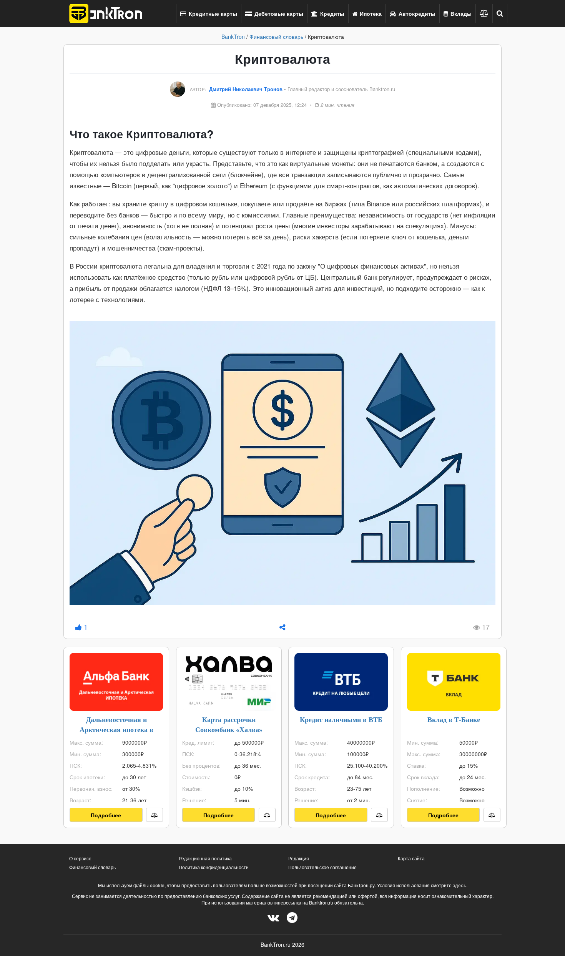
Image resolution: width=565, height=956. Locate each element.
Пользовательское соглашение (322, 867)
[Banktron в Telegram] (292, 917)
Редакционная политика (205, 858)
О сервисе (80, 858)
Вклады (460, 13)
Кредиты (331, 13)
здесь (459, 885)
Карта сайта (411, 858)
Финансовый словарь (276, 36)
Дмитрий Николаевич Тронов (246, 89)
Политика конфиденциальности (214, 867)
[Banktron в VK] (273, 917)
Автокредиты (416, 13)
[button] (500, 13)
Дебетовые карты (278, 13)
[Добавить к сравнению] (154, 815)
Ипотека (370, 13)
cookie (157, 885)
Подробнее (106, 815)
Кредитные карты (212, 13)
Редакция (298, 858)
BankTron (233, 36)
